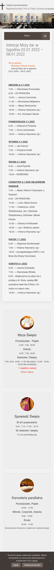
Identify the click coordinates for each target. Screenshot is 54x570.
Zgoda (15, 565)
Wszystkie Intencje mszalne (23, 65)
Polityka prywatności (32, 565)
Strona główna (15, 63)
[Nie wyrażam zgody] (50, 561)
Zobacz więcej (27, 371)
